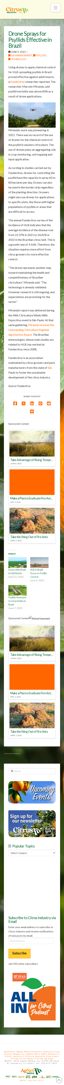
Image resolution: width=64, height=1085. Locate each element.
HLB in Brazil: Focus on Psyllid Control (38, 573)
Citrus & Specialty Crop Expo (41, 1056)
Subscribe (19, 953)
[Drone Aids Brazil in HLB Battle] (17, 562)
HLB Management (21, 55)
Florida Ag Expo (44, 1058)
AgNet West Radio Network (42, 1054)
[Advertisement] (35, 885)
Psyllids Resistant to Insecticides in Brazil (17, 601)
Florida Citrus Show (22, 1058)
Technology (18, 59)
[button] (55, 8)
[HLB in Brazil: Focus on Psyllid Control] (39, 562)
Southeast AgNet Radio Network (22, 1052)
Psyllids (40, 55)
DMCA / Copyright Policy (32, 1080)
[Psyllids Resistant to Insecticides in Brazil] (17, 590)
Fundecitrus (17, 81)
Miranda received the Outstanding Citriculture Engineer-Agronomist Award (31, 329)
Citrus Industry (14, 1056)
